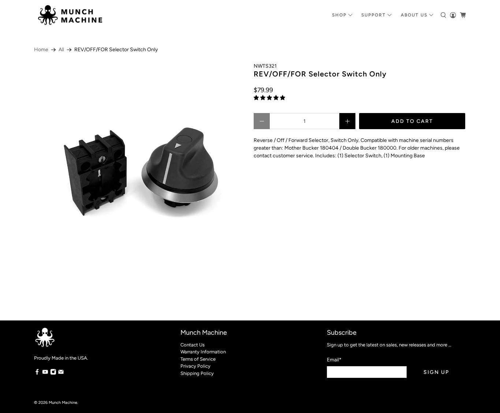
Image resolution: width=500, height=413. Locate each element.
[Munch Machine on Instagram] (53, 373)
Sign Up (436, 372)
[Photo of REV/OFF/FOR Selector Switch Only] (140, 168)
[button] (269, 98)
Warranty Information (203, 351)
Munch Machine (63, 402)
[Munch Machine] (70, 15)
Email (334, 360)
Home (41, 49)
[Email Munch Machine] (61, 373)
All (61, 49)
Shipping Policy (197, 373)
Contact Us (192, 345)
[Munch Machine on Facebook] (37, 373)
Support (373, 15)
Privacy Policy (195, 366)
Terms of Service (198, 359)
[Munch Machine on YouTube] (45, 373)
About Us (414, 15)
